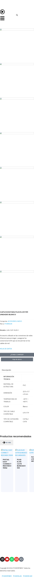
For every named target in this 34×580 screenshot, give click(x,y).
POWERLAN (8, 324)
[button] (17, 359)
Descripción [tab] (6, 370)
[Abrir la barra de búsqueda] (17, 15)
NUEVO (19, 321)
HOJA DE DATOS (6, 349)
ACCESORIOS (12, 321)
